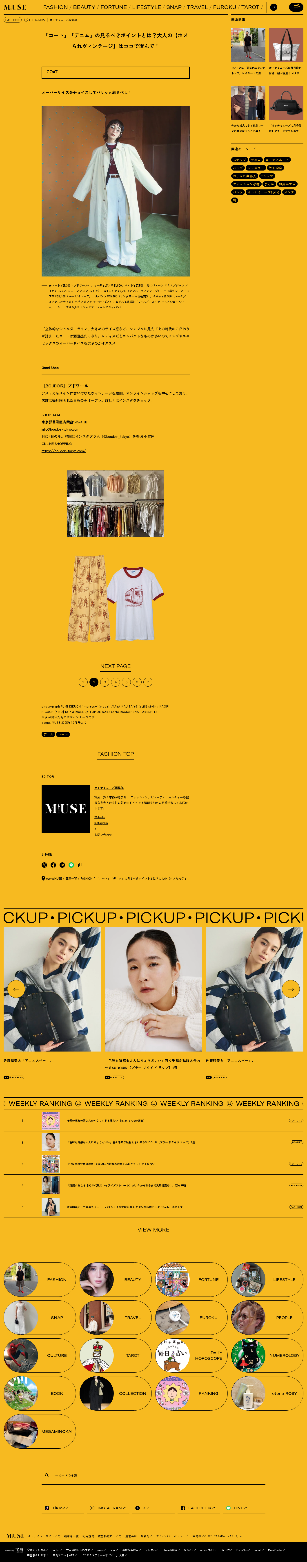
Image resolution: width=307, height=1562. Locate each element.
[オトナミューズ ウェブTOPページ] (15, 1536)
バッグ (238, 168)
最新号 (145, 1536)
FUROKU (224, 7)
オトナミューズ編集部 (63, 20)
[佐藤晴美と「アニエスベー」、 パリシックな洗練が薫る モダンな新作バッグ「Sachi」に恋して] (52, 989)
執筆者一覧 (71, 1536)
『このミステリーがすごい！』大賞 (102, 1555)
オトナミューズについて (44, 1536)
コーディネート (277, 159)
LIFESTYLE (146, 7)
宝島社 (196, 1536)
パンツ (238, 192)
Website (99, 817)
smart (257, 1550)
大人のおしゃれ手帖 (78, 1550)
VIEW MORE (153, 1230)
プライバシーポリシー (171, 1536)
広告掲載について (110, 1536)
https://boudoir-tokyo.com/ (64, 450)
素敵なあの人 (130, 1550)
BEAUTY (84, 7)
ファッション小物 (246, 184)
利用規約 (88, 1536)
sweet (100, 1550)
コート (63, 734)
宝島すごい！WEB (63, 1555)
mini (113, 1550)
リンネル (150, 1550)
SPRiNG (189, 1550)
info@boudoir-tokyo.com (60, 429)
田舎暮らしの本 (36, 1555)
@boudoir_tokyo (116, 436)
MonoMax (242, 1550)
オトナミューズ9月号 (263, 192)
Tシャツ (267, 176)
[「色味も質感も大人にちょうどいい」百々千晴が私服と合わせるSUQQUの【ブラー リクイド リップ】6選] (153, 989)
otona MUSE (207, 1550)
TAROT (250, 7)
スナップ (240, 159)
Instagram (101, 823)
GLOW (226, 1550)
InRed (56, 1550)
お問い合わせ (103, 834)
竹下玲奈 (275, 168)
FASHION (55, 7)
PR (6, 1077)
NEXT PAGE (115, 666)
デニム (48, 734)
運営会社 (131, 1536)
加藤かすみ (287, 184)
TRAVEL (197, 7)
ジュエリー (255, 168)
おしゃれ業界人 (245, 176)
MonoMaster (275, 1550)
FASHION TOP (115, 754)
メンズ (289, 192)
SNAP (174, 7)
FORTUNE (113, 7)
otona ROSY (170, 1550)
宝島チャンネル (36, 1550)
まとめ (269, 184)
